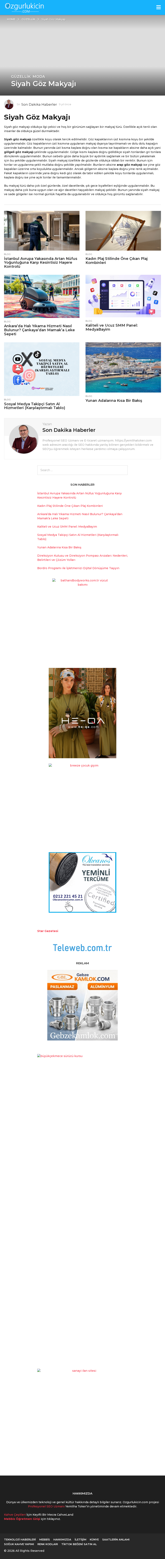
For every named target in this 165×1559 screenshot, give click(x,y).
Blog (7, 254)
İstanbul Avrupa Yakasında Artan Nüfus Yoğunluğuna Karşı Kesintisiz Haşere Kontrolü (40, 262)
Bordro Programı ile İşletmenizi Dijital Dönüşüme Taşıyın (78, 568)
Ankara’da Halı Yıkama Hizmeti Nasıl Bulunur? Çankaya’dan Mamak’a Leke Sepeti (39, 330)
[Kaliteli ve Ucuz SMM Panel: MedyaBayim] (123, 296)
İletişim (80, 1539)
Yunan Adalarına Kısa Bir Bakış (114, 400)
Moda (39, 77)
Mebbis (44, 1539)
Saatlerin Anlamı (116, 1539)
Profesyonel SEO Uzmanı (46, 1506)
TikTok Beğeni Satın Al (79, 1544)
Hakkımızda (62, 1539)
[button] (158, 7)
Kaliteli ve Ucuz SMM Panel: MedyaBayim (112, 327)
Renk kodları (47, 1544)
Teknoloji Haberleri (20, 1539)
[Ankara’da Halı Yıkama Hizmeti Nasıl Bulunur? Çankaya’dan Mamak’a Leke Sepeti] (41, 296)
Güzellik (21, 77)
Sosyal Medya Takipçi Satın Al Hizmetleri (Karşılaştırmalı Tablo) (34, 406)
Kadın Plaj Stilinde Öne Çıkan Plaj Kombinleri (116, 260)
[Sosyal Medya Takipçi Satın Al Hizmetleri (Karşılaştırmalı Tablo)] (41, 369)
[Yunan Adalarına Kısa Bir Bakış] (123, 367)
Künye (94, 1539)
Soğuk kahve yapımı (19, 1544)
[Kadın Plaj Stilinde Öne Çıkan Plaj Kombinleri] (123, 231)
